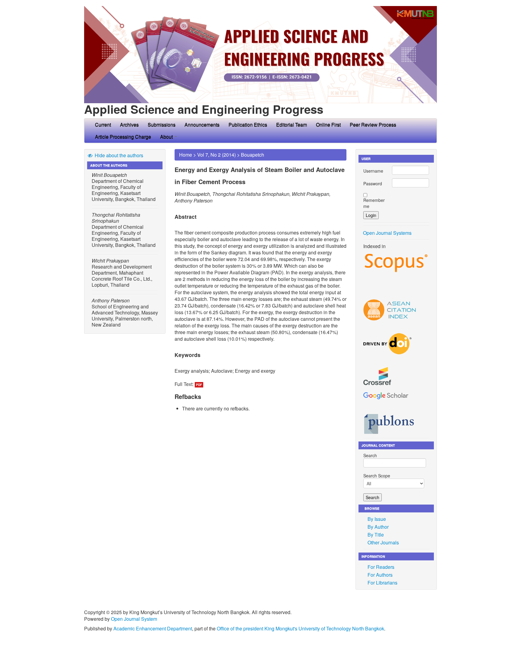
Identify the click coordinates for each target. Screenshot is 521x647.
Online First (328, 124)
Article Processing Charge (123, 136)
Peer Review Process (373, 124)
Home (185, 154)
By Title (376, 534)
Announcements (202, 124)
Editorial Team (291, 124)
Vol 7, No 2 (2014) (216, 154)
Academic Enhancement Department (152, 628)
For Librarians (382, 582)
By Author (378, 526)
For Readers (381, 566)
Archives (129, 124)
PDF (199, 385)
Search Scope (376, 476)
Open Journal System (134, 618)
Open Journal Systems (387, 232)
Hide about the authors (118, 155)
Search (370, 455)
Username (373, 171)
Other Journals (383, 542)
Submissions (161, 124)
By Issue (377, 518)
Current (103, 124)
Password (372, 183)
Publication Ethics (248, 124)
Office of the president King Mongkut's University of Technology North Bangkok (300, 628)
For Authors (380, 574)
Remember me (374, 203)
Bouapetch (252, 154)
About (167, 136)
